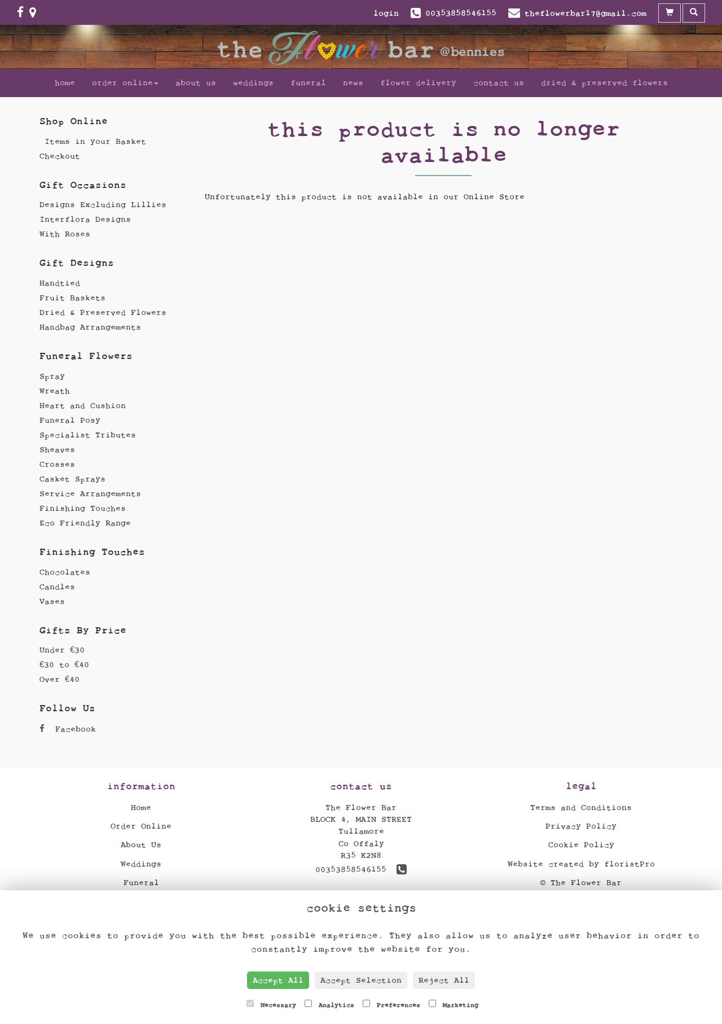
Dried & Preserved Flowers (604, 82)
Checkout (59, 156)
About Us (195, 82)
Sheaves (57, 449)
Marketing (458, 1005)
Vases (52, 601)
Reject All (444, 980)
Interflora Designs (85, 219)
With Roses (64, 234)
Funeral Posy (69, 420)
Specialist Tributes (87, 435)
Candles (57, 587)
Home (65, 82)
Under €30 (62, 650)
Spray (52, 376)
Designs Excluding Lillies (102, 204)
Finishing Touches (82, 508)
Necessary (276, 1005)
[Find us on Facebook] (23, 12)
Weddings (253, 82)
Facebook (73, 729)
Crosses (57, 464)
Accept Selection (361, 980)
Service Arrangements (90, 493)
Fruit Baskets (72, 298)
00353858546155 (356, 869)
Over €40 (59, 679)
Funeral (308, 82)
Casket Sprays (72, 479)
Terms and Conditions (581, 807)
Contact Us (498, 82)
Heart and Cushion (82, 405)
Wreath (54, 391)
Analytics (334, 1005)
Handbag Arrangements (90, 327)
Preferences (396, 1005)
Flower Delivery (418, 82)
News (353, 82)
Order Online (122, 82)
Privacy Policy (581, 826)
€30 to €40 (64, 664)
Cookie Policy (581, 845)
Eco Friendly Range (85, 523)
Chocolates (64, 572)
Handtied (59, 283)
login (386, 13)
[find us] (35, 12)
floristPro (629, 864)
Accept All (278, 980)
